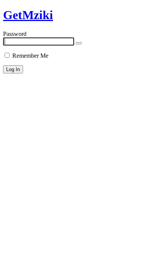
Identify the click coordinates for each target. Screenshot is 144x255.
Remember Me (29, 55)
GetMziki (28, 15)
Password (14, 34)
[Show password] (79, 43)
